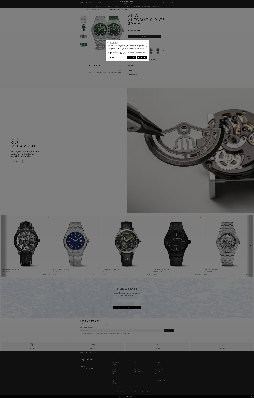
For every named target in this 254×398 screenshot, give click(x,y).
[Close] (146, 41)
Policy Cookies (123, 53)
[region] (127, 50)
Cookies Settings (112, 57)
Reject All (132, 57)
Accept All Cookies (142, 57)
